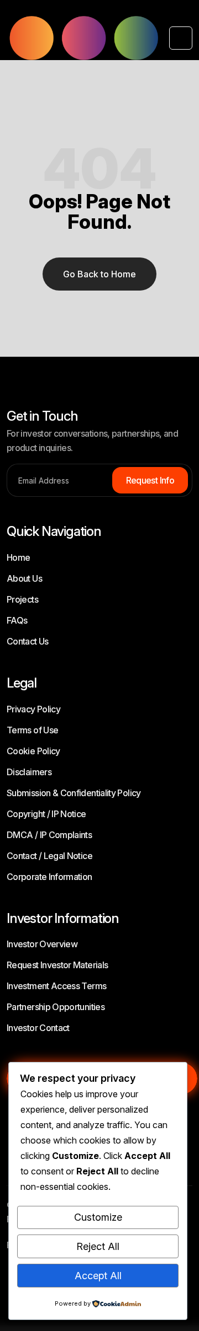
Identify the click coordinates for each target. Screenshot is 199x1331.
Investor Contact (38, 1027)
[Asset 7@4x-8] (82, 38)
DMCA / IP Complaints (49, 834)
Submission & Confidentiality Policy (74, 792)
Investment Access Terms (56, 985)
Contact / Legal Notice (49, 855)
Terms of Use (32, 730)
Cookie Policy (33, 750)
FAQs (17, 620)
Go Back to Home (99, 274)
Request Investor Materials (57, 964)
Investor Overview (42, 943)
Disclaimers (29, 771)
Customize (98, 1217)
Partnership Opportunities (55, 1006)
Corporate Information (49, 876)
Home (18, 557)
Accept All (98, 1275)
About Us (24, 578)
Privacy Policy (33, 709)
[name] (180, 38)
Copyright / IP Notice (46, 813)
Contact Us (28, 641)
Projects (22, 599)
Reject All (97, 1246)
